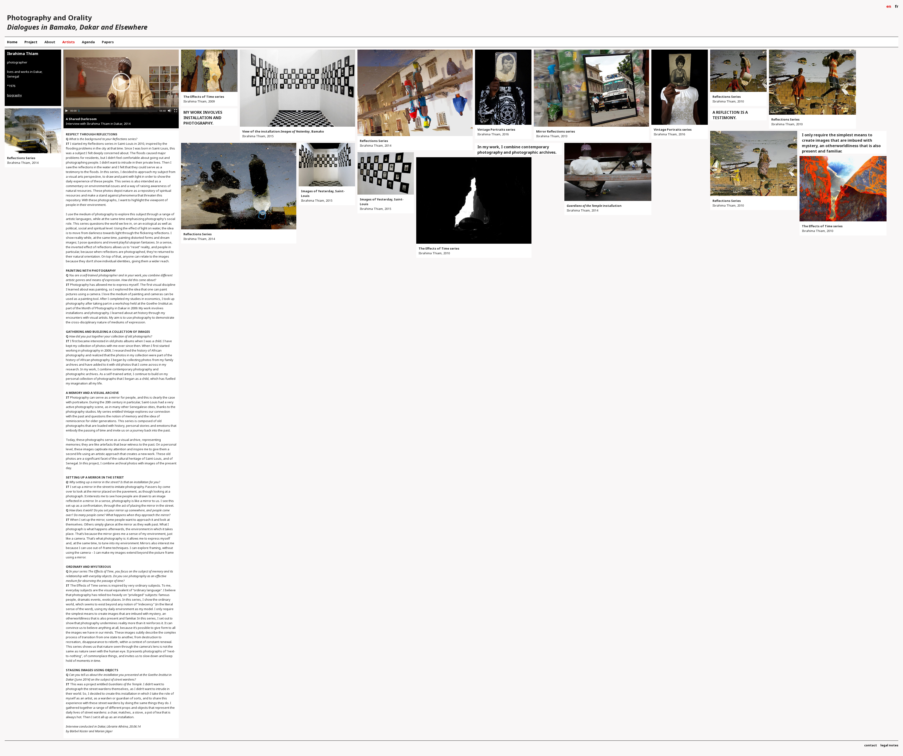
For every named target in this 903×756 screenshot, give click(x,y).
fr (896, 6)
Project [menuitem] (30, 41)
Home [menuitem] (12, 41)
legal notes (889, 745)
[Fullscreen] (176, 111)
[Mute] (169, 111)
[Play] (66, 111)
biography (14, 95)
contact (870, 745)
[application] (121, 82)
